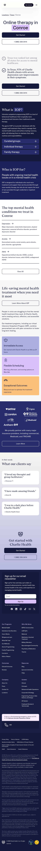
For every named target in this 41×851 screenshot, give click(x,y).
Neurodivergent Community (30, 645)
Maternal (24, 634)
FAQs (23, 673)
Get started (28, 5)
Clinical (24, 683)
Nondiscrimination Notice (8, 742)
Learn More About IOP (20, 303)
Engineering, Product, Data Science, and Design (29, 697)
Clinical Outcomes (7, 666)
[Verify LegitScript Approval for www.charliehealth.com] (31, 842)
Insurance (5, 653)
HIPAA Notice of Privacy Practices (25, 742)
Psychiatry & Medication (29, 649)
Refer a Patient (6, 656)
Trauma (24, 652)
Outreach (24, 686)
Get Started (20, 35)
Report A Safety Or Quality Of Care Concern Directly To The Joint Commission (18, 745)
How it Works (6, 634)
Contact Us (5, 689)
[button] (36, 5)
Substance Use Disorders (9, 631)
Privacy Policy (5, 739)
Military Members (27, 642)
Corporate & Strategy (28, 693)
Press (3, 686)
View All (20, 271)
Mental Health (6, 628)
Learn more (20, 444)
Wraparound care (7, 637)
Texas (12, 15)
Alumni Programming (8, 647)
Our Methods (6, 644)
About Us (4, 683)
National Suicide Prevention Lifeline (19, 718)
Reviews (4, 670)
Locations (5, 15)
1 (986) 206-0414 (20, 42)
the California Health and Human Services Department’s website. (20, 759)
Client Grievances (11, 749)
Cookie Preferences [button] (23, 749)
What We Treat (6, 640)
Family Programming (8, 650)
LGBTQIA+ (25, 631)
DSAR (3, 749)
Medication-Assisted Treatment (28, 638)
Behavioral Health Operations (30, 689)
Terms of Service (15, 739)
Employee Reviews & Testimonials (28, 705)
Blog (23, 666)
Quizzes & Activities (27, 670)
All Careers (25, 701)
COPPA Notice (25, 739)
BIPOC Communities (28, 628)
